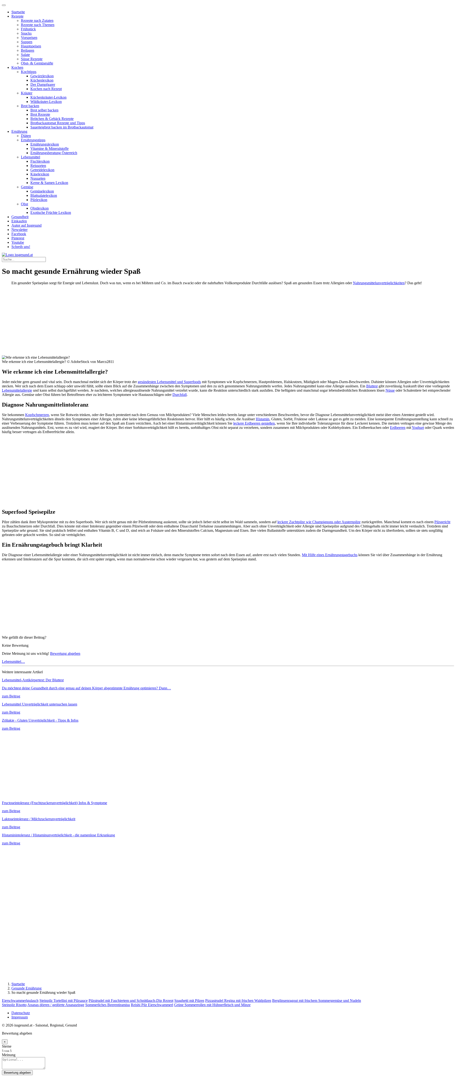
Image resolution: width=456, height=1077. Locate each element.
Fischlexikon (40, 161)
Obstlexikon (39, 208)
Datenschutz (20, 1013)
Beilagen (27, 50)
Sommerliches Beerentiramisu (107, 1005)
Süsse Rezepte (32, 59)
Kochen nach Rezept (46, 89)
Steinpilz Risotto (14, 1005)
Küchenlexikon (41, 80)
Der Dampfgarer (42, 84)
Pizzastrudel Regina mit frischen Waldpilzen (238, 1001)
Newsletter (19, 230)
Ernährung (19, 131)
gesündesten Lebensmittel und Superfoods (169, 382)
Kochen (17, 67)
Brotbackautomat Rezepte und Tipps (57, 123)
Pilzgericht (442, 522)
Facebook (18, 234)
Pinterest (17, 238)
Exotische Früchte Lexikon (50, 213)
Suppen (26, 42)
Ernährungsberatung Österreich (53, 153)
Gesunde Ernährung (26, 988)
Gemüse (27, 187)
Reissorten (38, 166)
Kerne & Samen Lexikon (49, 183)
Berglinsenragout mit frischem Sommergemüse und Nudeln (316, 1001)
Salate (25, 55)
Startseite (18, 12)
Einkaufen (19, 221)
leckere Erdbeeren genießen (254, 423)
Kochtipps (28, 72)
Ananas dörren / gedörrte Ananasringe (55, 1005)
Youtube (17, 242)
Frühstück (28, 29)
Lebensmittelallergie (17, 390)
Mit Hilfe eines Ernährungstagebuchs (329, 555)
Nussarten (37, 178)
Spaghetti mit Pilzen (189, 1001)
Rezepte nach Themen (37, 25)
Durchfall (179, 395)
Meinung (8, 1055)
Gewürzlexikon (42, 76)
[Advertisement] (144, 322)
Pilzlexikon (38, 200)
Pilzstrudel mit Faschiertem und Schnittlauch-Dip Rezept (131, 1001)
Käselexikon (39, 174)
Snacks (26, 33)
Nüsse (390, 390)
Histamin (262, 419)
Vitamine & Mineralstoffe (49, 149)
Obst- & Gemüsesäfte (37, 63)
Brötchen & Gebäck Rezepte (52, 119)
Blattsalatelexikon (43, 195)
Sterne (6, 1046)
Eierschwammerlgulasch (20, 1001)
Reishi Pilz (139, 1005)
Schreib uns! (20, 247)
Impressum (19, 1017)
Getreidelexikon (42, 170)
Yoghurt (418, 428)
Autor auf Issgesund (26, 225)
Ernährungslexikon (44, 144)
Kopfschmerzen (37, 415)
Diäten (26, 136)
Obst (24, 204)
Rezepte (17, 16)
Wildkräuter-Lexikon (46, 102)
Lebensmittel (30, 157)
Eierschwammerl (160, 1005)
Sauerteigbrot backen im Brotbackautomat (61, 127)
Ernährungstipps (33, 140)
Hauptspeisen (31, 46)
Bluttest (372, 386)
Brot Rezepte (40, 114)
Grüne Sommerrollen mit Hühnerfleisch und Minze (212, 1005)
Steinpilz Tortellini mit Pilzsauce (63, 1001)
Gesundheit (19, 217)
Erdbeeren (397, 428)
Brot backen (30, 106)
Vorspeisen (29, 38)
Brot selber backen (44, 110)
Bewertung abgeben (65, 653)
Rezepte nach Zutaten (37, 20)
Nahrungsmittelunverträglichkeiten (379, 283)
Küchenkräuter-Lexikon (48, 97)
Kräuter (26, 93)
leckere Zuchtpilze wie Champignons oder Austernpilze (319, 522)
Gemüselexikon (42, 191)
